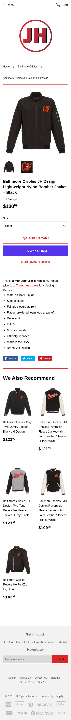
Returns (55, 677)
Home (6, 66)
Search (12, 677)
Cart (65, 4)
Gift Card (43, 682)
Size (5, 218)
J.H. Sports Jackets (25, 696)
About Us (25, 677)
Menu (11, 4)
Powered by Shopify (51, 696)
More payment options (35, 261)
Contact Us (41, 677)
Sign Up (60, 659)
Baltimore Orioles (27, 66)
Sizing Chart (27, 682)
